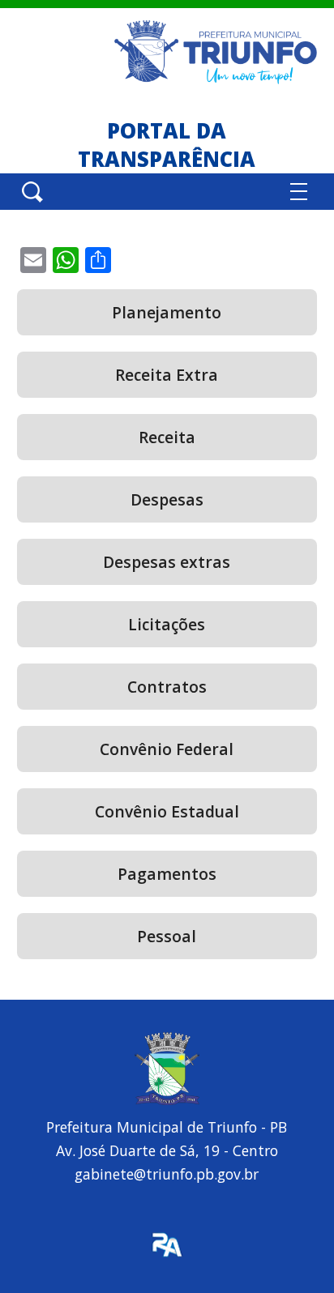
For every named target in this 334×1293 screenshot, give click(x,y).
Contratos (167, 687)
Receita (167, 437)
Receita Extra (166, 375)
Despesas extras (166, 562)
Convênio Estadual (167, 811)
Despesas (167, 499)
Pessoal (166, 936)
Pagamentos (167, 874)
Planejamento (166, 312)
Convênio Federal (166, 749)
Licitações (166, 624)
